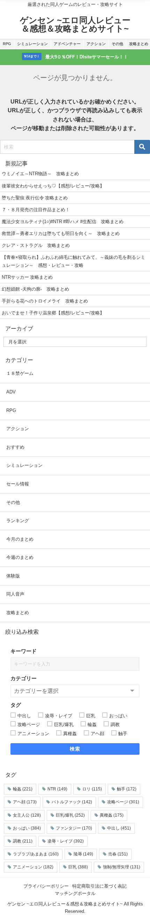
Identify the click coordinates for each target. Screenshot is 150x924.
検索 (75, 749)
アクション (96, 44)
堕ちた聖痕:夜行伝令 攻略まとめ (35, 198)
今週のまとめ (19, 557)
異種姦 (111, 815)
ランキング (17, 520)
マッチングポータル (75, 893)
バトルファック (72, 802)
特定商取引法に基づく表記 (99, 886)
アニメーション (33, 867)
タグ (15, 705)
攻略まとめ (17, 612)
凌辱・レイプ (65, 841)
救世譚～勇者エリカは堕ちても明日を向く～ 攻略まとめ (61, 233)
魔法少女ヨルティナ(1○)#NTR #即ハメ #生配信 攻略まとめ (62, 221)
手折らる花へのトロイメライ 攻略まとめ (45, 301)
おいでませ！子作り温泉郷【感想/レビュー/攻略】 (53, 313)
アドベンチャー (67, 44)
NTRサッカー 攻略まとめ (27, 277)
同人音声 (15, 594)
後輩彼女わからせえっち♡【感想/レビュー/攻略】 (53, 186)
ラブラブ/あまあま (36, 854)
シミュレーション (32, 44)
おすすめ (15, 447)
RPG (7, 44)
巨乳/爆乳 (70, 815)
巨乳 (78, 867)
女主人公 (27, 815)
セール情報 (17, 484)
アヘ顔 (25, 802)
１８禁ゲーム (19, 373)
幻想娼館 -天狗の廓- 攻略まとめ (35, 289)
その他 (117, 44)
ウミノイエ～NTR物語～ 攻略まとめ (40, 173)
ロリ (92, 789)
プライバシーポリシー (46, 886)
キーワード (23, 651)
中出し (119, 828)
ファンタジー (74, 828)
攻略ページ (123, 802)
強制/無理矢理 (121, 867)
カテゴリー (23, 678)
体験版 (13, 576)
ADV (11, 392)
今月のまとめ (19, 539)
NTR (57, 789)
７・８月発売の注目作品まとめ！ (36, 209)
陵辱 (83, 854)
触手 (126, 789)
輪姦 (22, 789)
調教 (22, 841)
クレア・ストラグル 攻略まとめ (36, 245)
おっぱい (27, 828)
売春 (118, 854)
